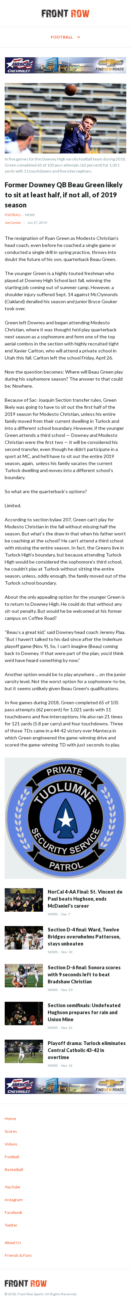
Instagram (14, 1199)
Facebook (13, 1212)
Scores (11, 1131)
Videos (11, 1144)
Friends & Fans (18, 1255)
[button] (65, 37)
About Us (13, 1242)
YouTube (12, 1186)
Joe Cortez (13, 222)
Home (10, 1118)
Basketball (14, 1169)
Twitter (11, 1225)
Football (13, 215)
